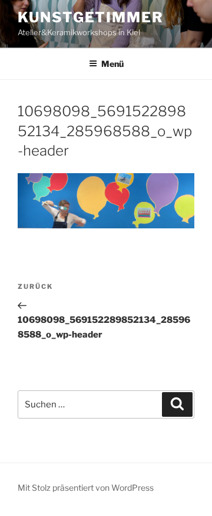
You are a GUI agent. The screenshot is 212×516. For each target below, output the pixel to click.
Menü (112, 64)
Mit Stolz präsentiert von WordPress (86, 488)
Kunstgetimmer (91, 17)
